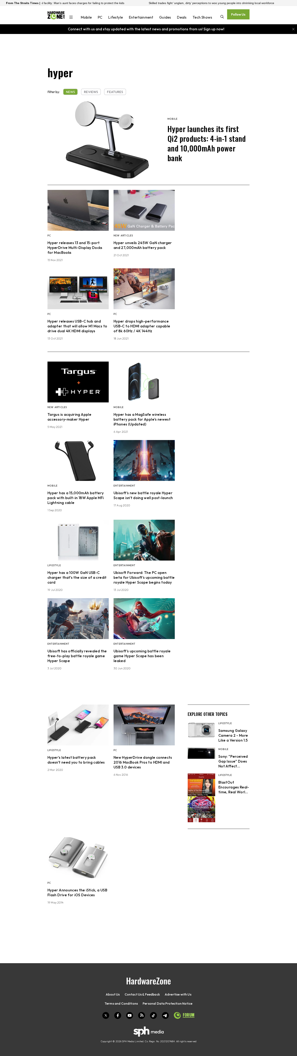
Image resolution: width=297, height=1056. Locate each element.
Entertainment (141, 17)
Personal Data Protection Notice (167, 1003)
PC (100, 17)
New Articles (123, 235)
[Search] (222, 17)
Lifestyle (115, 17)
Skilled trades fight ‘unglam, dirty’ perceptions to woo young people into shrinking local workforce (187, 3)
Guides (165, 17)
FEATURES (115, 92)
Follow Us (238, 14)
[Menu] (71, 17)
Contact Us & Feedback (142, 994)
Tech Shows (202, 17)
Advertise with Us (178, 994)
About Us (113, 994)
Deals (181, 17)
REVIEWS (91, 92)
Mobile (86, 17)
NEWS (70, 92)
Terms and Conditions (121, 1003)
